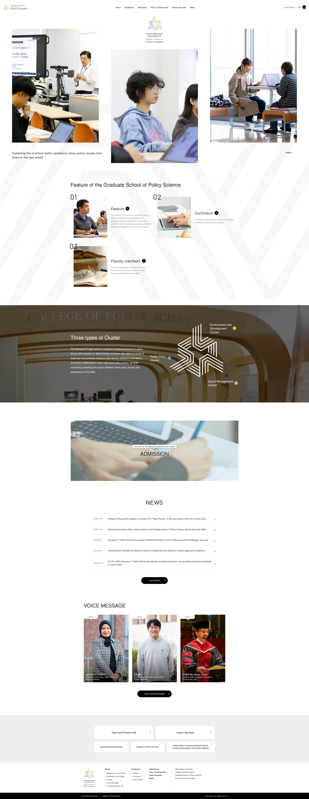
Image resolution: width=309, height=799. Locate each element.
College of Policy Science (148, 746)
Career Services (179, 7)
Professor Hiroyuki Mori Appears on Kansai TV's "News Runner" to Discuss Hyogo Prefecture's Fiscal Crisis (149, 518)
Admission (142, 7)
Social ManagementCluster (220, 383)
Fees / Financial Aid (159, 7)
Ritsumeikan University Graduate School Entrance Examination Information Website (190, 747)
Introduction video (113, 786)
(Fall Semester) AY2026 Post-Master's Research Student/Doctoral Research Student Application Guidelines (149, 550)
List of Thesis (138, 779)
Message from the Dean (116, 773)
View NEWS (154, 580)
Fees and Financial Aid (124, 732)
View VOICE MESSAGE (154, 693)
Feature (136, 773)
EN (304, 7)
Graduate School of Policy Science (188, 775)
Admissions (154, 769)
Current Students (289, 7)
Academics (129, 7)
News (192, 7)
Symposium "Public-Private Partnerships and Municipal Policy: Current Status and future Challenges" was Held (150, 539)
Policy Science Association (185, 778)
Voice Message (112, 782)
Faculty (109, 779)
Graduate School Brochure (111, 746)
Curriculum (137, 776)
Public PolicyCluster (158, 358)
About (118, 7)
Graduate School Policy (116, 776)
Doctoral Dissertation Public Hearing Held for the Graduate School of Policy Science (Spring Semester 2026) (149, 529)
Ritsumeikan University (184, 769)
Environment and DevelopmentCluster (221, 328)
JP (299, 7)
